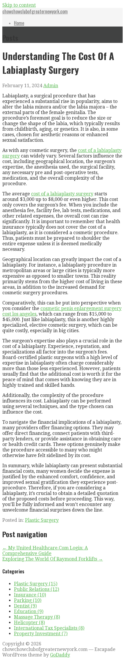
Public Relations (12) (36, 589)
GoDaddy (60, 655)
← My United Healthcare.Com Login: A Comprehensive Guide (45, 550)
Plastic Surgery (42, 520)
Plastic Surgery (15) (35, 584)
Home (19, 23)
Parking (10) (27, 600)
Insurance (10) (30, 595)
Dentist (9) (25, 606)
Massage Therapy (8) (37, 617)
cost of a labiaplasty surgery (62, 194)
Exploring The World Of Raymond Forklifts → (52, 559)
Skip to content (19, 5)
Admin (50, 85)
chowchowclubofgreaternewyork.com (35, 11)
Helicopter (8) (29, 622)
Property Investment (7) (40, 633)
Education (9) (28, 611)
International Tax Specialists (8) (49, 628)
